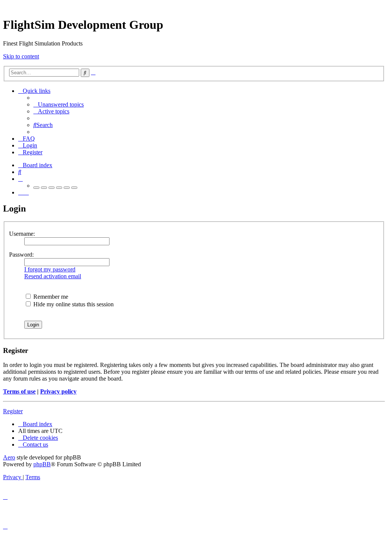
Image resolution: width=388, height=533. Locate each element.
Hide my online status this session (73, 304)
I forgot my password (49, 269)
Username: (22, 233)
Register (13, 411)
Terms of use (19, 391)
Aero (9, 457)
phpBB (42, 464)
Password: (21, 254)
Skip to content (21, 56)
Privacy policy (58, 391)
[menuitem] (58, 104)
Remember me (50, 296)
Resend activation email (52, 276)
